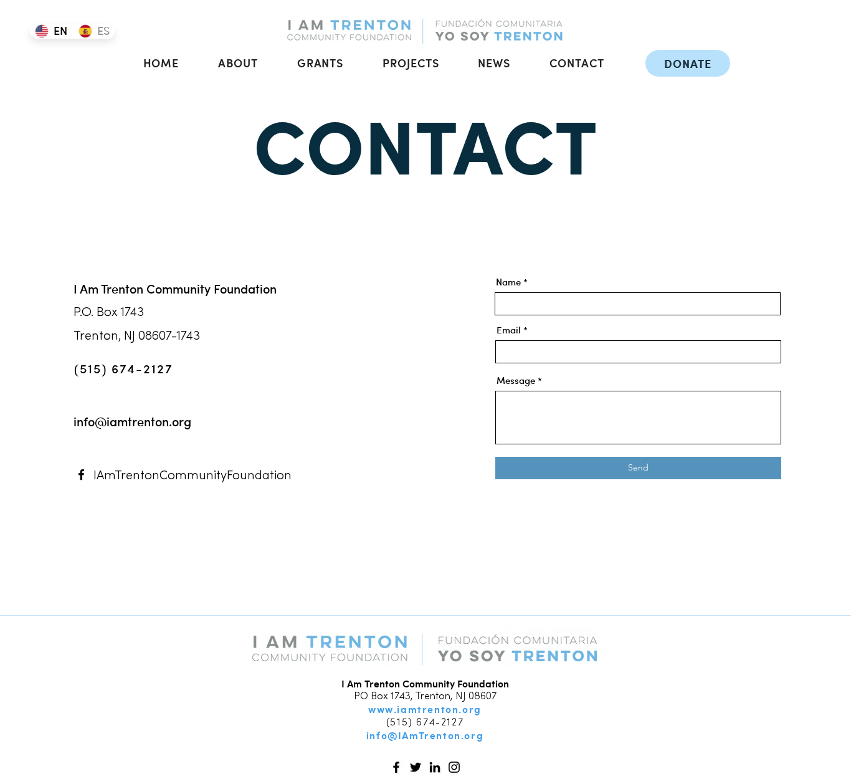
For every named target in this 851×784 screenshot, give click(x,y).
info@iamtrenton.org (132, 421)
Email (509, 330)
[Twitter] (415, 767)
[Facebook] (81, 474)
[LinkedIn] (434, 767)
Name (508, 282)
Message (516, 380)
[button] (238, 63)
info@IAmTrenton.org (424, 735)
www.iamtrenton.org (425, 709)
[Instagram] (454, 767)
